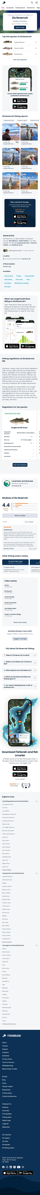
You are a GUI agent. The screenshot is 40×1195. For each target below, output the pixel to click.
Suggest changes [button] (20, 639)
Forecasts (5, 1110)
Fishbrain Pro (6, 1104)
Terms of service (8, 1062)
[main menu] (37, 2)
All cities (5, 1141)
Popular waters (7, 1086)
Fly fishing (7, 283)
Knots (4, 1083)
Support (5, 1049)
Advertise (5, 1056)
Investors (5, 1052)
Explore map (20, 27)
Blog (3, 1080)
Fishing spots (6, 1117)
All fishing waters (8, 1148)
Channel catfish (22, 120)
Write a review (20, 516)
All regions (6, 1138)
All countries (6, 1135)
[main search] (32, 2)
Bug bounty (6, 1090)
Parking (18, 276)
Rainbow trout (17, 245)
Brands (4, 1076)
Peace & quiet (8, 276)
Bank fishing (8, 279)
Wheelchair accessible (21, 283)
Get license (15, 486)
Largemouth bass (9, 120)
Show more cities (20, 622)
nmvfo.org (7, 266)
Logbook (5, 1124)
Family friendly (29, 276)
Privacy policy (7, 1059)
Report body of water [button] (9, 1069)
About (4, 1042)
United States (23, 21)
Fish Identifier (7, 1114)
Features (5, 1107)
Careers (5, 1046)
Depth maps (6, 1120)
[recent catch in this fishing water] (11, 135)
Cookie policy (7, 1093)
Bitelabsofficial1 (9, 549)
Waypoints (6, 1127)
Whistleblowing (7, 1065)
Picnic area (19, 279)
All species (6, 1144)
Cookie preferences (9, 1096)
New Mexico (16, 21)
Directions (25, 259)
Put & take (7, 286)
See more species (20, 60)
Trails (28, 279)
